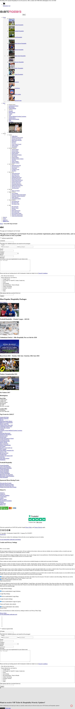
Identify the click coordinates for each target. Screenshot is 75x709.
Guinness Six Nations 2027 (6, 455)
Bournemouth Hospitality (6, 468)
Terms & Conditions (43, 273)
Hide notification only (12, 539)
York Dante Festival (4, 458)
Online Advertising (7, 286)
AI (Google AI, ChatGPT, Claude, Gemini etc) (14, 280)
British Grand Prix (4, 418)
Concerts (2, 429)
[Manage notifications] (71, 706)
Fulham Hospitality (4, 472)
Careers (2, 498)
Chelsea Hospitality (4, 469)
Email (4, 282)
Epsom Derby (3, 437)
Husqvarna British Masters (6, 421)
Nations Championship (5, 445)
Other (4, 290)
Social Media (6, 283)
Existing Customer (7, 287)
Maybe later (8, 708)
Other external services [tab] (5, 581)
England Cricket (4, 435)
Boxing (1, 420)
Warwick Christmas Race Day (7, 485)
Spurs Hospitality (4, 477)
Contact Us (2, 494)
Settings (19, 539)
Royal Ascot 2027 (4, 453)
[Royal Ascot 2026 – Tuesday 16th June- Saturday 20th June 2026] (9, 353)
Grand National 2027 (5, 441)
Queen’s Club (3, 451)
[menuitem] (32, 221)
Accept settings (3, 539)
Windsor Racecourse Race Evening (8, 487)
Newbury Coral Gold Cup (6, 447)
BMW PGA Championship (6, 422)
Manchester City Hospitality (6, 474)
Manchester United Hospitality (7, 476)
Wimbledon (2, 459)
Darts (1, 431)
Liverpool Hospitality (5, 473)
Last (18, 246)
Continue (2, 708)
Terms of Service (38, 527)
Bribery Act (2, 504)
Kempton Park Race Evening (7, 484)
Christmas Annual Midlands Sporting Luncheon (11, 430)
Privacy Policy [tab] (3, 608)
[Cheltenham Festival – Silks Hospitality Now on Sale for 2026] (9, 334)
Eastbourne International (5, 434)
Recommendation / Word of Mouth (11, 285)
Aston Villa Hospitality (5, 466)
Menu (24, 14)
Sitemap (2, 502)
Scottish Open (3, 454)
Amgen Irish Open (4, 417)
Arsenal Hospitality (4, 465)
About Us (2, 492)
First (2, 246)
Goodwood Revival (4, 439)
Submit (2, 296)
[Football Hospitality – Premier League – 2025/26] (9, 316)
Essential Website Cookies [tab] (6, 558)
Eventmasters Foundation (6, 500)
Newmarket (2, 446)
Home (1, 223)
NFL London (3, 449)
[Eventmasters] (11, 14)
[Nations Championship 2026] (9, 371)
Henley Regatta (3, 442)
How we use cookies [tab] (5, 548)
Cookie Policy (3, 496)
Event (4, 289)
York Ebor (2, 457)
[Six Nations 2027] (9, 389)
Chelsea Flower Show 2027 (6, 425)
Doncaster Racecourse (5, 433)
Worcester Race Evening (5, 483)
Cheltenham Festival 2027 (6, 426)
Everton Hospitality (4, 470)
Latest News (3, 503)
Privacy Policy (3, 499)
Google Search (6, 279)
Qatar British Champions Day (7, 450)
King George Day (4, 443)
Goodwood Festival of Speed (7, 438)
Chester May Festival (5, 427)
